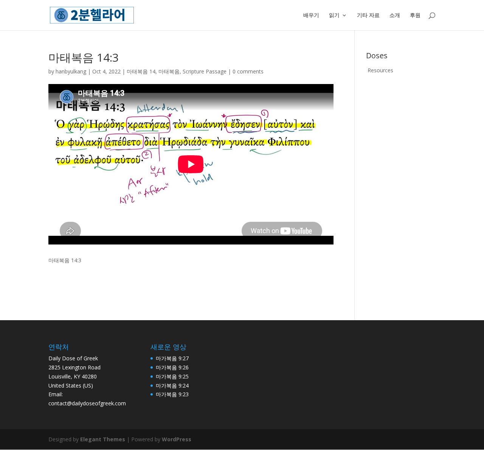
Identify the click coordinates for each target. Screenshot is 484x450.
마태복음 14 (141, 71)
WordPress (176, 439)
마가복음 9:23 (172, 394)
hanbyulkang (71, 71)
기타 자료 (368, 15)
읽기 (334, 15)
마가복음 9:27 (172, 358)
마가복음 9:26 (172, 367)
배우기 (311, 15)
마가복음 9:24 (172, 385)
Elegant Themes (102, 439)
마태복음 (169, 71)
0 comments (248, 71)
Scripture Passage (204, 71)
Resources (380, 70)
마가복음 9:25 (172, 376)
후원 (415, 15)
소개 (394, 15)
